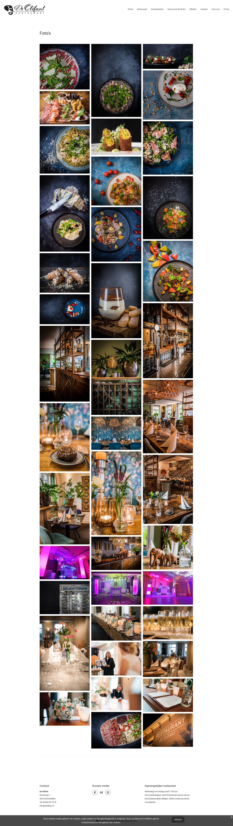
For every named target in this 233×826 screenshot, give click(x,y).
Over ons (216, 9)
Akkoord (177, 819)
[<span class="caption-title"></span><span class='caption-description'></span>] (65, 66)
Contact (204, 9)
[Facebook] (95, 792)
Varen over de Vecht (176, 9)
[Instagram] (108, 792)
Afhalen (192, 9)
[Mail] (101, 792)
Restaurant (142, 9)
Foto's (226, 9)
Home (130, 9)
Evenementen (157, 9)
